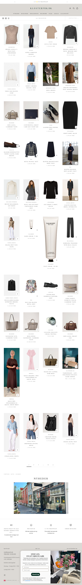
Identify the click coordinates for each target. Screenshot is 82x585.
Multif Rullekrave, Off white (12, 205)
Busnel (31, 50)
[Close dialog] (79, 552)
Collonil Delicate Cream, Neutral (50, 333)
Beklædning (34, 14)
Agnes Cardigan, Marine (31, 53)
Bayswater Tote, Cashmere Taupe (12, 337)
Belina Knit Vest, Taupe (11, 246)
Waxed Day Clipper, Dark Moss (51, 373)
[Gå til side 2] (53, 465)
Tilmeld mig (35, 574)
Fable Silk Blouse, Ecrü (11, 92)
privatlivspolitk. (27, 580)
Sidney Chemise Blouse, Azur (31, 87)
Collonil (50, 330)
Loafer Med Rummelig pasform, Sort (51, 296)
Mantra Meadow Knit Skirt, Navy (51, 162)
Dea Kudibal (70, 241)
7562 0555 (6, 554)
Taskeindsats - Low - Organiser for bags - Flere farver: (70, 375)
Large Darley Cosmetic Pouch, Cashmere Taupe (70, 300)
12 (48, 465)
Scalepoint (65, 14)
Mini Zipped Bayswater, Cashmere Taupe (31, 338)
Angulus (11, 150)
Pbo (31, 159)
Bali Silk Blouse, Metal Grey (31, 303)
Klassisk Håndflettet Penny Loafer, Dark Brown (12, 154)
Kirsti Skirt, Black (70, 133)
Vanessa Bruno (12, 89)
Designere (24, 14)
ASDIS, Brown (50, 90)
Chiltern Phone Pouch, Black (50, 438)
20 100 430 (13, 554)
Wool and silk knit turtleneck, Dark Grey (31, 206)
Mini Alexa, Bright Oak (70, 337)
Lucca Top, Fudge (50, 44)
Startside (6, 474)
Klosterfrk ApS (70, 371)
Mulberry (43, 14)
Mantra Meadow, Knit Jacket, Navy (70, 170)
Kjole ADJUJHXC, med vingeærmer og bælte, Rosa (31, 377)
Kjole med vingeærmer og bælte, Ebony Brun (12, 403)
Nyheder (16, 14)
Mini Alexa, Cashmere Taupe (11, 126)
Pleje (50, 14)
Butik (12, 474)
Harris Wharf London (12, 298)
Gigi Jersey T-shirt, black (51, 205)
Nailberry (31, 234)
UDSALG (56, 14)
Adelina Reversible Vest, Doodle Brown (70, 88)
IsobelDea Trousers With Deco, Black (70, 244)
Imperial (11, 399)
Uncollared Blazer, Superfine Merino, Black (11, 302)
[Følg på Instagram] (4, 575)
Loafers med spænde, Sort (50, 128)
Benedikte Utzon (50, 88)
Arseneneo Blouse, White (31, 444)
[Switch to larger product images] (3, 18)
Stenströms (70, 131)
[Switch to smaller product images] (6, 18)
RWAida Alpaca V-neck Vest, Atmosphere (12, 51)
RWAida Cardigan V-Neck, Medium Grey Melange (70, 51)
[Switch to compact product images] (8, 18)
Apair (50, 125)
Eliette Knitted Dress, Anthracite (70, 206)
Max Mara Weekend (11, 202)
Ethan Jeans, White (12, 456)
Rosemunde (12, 47)
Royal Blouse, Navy (31, 162)
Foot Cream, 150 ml (51, 266)
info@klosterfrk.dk (8, 552)
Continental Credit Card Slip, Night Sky (31, 126)
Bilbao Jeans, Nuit (70, 442)
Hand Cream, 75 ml (31, 236)
